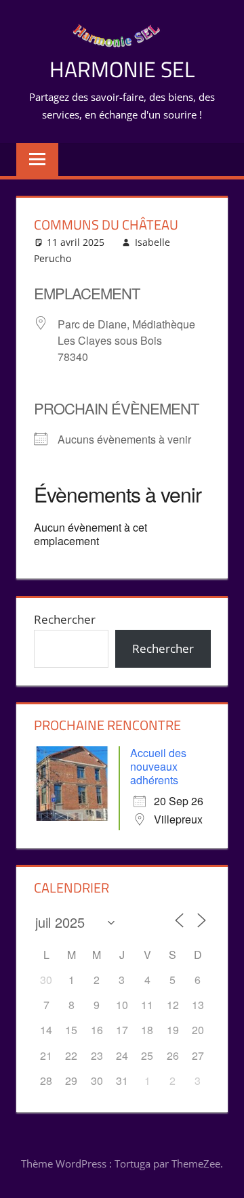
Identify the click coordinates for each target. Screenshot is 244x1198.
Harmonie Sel (122, 69)
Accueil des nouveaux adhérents (158, 766)
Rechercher (65, 619)
